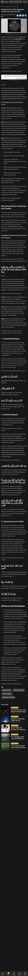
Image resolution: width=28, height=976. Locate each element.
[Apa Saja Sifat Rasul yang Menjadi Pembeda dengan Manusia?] (5, 710)
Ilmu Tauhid (15, 6)
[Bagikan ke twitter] (20, 15)
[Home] (4, 2)
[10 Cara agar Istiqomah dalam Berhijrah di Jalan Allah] (5, 746)
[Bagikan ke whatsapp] (23, 15)
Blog (2, 6)
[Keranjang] (24, 2)
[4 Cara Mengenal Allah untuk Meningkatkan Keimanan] (5, 737)
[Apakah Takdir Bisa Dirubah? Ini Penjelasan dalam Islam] (5, 728)
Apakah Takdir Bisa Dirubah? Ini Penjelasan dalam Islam (18, 729)
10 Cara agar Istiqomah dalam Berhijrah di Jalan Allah (18, 747)
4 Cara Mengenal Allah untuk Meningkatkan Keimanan (17, 738)
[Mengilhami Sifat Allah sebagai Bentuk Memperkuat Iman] (5, 719)
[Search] (20, 2)
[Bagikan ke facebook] (17, 15)
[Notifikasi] (26, 2)
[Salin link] (25, 15)
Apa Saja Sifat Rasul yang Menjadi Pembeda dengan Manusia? (18, 711)
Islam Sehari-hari (8, 6)
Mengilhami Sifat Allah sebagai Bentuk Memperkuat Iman (18, 720)
